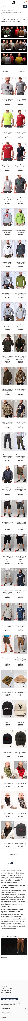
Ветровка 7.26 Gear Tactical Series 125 (7, 422)
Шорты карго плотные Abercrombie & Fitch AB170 (20, 659)
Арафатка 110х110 (7, 692)
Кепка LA (7, 722)
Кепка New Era (20, 722)
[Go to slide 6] (6, 957)
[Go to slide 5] (5, 957)
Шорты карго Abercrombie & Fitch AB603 (20, 489)
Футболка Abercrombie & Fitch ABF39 (7, 625)
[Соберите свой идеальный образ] (2, 78)
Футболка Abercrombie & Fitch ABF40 (20, 625)
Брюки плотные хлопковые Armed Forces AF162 (7, 456)
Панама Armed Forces (20, 692)
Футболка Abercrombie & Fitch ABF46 (20, 132)
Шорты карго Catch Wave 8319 (7, 522)
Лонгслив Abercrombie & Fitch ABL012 (20, 231)
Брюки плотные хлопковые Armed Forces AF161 (20, 456)
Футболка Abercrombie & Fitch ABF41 (20, 422)
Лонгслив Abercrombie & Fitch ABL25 (7, 325)
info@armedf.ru (6, 990)
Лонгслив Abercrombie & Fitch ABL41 (7, 294)
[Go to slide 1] (2, 225)
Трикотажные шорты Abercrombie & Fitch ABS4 (20, 558)
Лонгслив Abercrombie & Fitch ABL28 (7, 231)
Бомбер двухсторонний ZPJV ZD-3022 (7, 489)
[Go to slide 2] (6, 159)
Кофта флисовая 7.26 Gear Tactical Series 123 (7, 391)
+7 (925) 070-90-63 (7, 988)
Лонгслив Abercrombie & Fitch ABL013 (20, 262)
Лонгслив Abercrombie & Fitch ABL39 (20, 325)
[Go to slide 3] (9, 159)
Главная (3, 10)
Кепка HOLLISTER (7, 752)
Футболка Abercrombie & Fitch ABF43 (7, 198)
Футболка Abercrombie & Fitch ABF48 (20, 100)
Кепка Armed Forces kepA (20, 753)
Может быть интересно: (10, 936)
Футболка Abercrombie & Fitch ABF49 (7, 100)
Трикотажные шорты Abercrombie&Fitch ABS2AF (7, 592)
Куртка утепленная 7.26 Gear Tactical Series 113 (7, 358)
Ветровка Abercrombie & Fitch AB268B (20, 390)
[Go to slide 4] (12, 159)
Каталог (9, 10)
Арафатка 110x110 (7, 783)
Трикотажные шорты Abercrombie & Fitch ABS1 (7, 558)
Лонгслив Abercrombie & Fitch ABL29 (7, 262)
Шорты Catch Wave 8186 (7, 658)
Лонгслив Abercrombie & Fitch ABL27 (20, 294)
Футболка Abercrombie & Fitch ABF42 (20, 198)
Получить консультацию (9, 999)
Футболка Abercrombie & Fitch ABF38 (20, 591)
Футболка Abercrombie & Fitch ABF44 (20, 165)
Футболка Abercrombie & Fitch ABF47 (7, 132)
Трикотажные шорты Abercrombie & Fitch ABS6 (20, 523)
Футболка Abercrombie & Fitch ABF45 (7, 165)
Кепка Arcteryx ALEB (20, 843)
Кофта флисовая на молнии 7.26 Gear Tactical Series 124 (20, 358)
